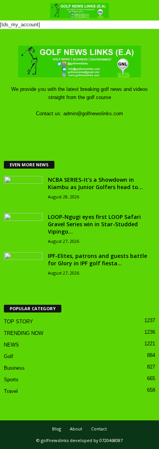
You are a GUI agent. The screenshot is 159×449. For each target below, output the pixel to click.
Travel (11, 391)
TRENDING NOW (23, 333)
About (76, 429)
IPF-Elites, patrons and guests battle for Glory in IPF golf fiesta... (97, 259)
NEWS (11, 345)
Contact (99, 429)
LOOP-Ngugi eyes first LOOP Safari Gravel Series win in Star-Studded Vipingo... (94, 224)
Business (14, 368)
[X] (88, 128)
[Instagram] (72, 128)
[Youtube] (103, 128)
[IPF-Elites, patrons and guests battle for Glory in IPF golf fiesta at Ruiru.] (23, 266)
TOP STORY (18, 321)
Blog (56, 429)
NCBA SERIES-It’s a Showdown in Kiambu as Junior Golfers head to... (95, 183)
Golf (8, 356)
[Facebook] (56, 128)
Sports (11, 379)
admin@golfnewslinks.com (93, 113)
